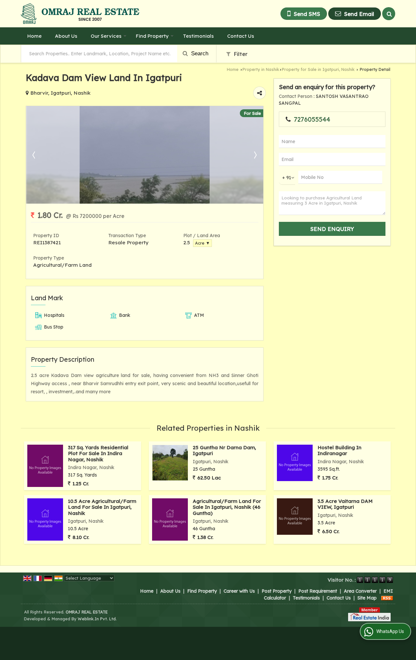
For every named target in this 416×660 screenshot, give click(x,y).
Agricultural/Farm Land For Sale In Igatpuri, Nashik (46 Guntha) (227, 507)
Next (255, 155)
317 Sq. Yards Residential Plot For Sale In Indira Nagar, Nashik (98, 453)
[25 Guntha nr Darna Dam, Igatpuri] (170, 462)
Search (198, 53)
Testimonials (198, 36)
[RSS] (387, 598)
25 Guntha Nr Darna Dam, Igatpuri (224, 450)
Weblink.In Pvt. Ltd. (97, 618)
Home (34, 36)
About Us (66, 36)
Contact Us (240, 36)
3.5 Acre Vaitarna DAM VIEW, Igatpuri (345, 504)
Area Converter (360, 591)
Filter (240, 53)
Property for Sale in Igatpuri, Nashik (318, 69)
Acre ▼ (202, 243)
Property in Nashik (260, 69)
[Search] (388, 13)
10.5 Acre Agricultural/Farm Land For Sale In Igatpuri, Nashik (102, 507)
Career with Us (239, 591)
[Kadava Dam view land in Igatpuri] (145, 202)
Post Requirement (317, 591)
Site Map (367, 598)
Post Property (277, 591)
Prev (34, 155)
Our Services (106, 36)
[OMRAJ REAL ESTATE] (80, 13)
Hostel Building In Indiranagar (339, 450)
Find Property (152, 36)
